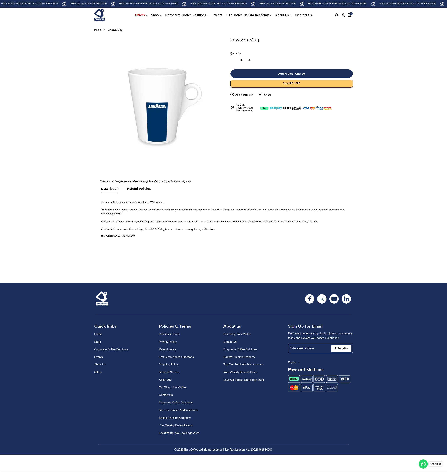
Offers (98, 372)
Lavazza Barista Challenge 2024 (179, 433)
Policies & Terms (169, 334)
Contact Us (166, 395)
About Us (100, 364)
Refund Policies (139, 188)
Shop (97, 341)
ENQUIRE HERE (291, 83)
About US (165, 379)
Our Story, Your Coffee (172, 387)
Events (98, 357)
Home (97, 29)
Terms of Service (169, 372)
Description (109, 188)
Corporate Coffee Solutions (111, 349)
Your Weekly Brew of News (176, 425)
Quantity (235, 53)
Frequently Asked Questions (176, 357)
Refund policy (167, 349)
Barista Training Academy (175, 417)
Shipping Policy (168, 364)
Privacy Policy (168, 341)
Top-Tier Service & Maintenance (179, 410)
